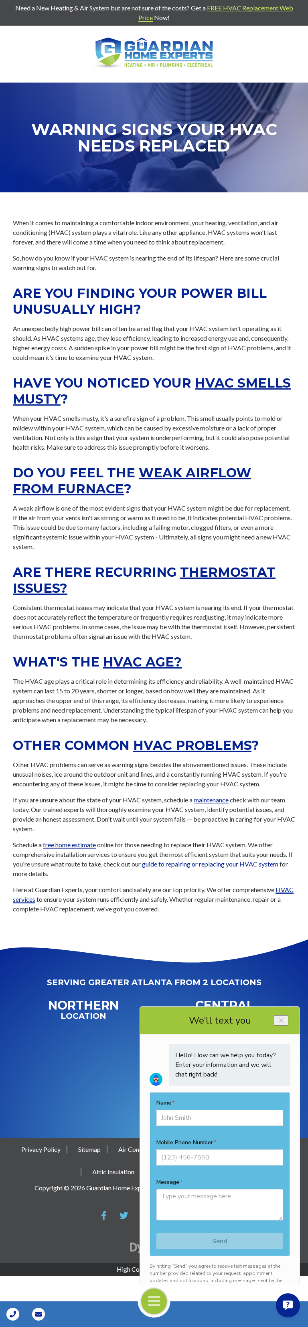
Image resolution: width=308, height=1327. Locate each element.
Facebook (104, 1216)
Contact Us (38, 1314)
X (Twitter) (124, 1216)
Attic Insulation (113, 1172)
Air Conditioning (141, 1149)
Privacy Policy (41, 1149)
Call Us (12, 1314)
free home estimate (69, 844)
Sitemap (89, 1149)
